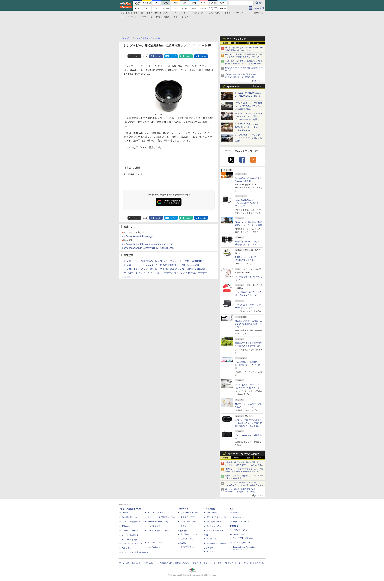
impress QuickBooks (241, 522)
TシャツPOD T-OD (189, 522)
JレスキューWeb (214, 526)
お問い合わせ (149, 563)
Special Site (233, 86)
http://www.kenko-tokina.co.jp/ (137, 236)
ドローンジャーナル (130, 531)
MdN (206, 535)
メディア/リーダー (197, 13)
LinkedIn (203, 56)
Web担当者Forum (129, 517)
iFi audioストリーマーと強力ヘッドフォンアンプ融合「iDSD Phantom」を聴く (248, 116)
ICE (231, 509)
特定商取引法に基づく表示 (254, 563)
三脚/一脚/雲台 (214, 13)
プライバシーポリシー (202, 563)
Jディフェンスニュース (216, 517)
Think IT (125, 513)
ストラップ (132, 17)
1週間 (248, 43)
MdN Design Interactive (216, 543)
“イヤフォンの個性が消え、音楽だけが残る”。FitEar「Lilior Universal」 (248, 127)
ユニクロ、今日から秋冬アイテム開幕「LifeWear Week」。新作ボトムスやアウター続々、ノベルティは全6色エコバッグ (244, 485)
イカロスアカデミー (215, 531)
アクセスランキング (236, 39)
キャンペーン (187, 17)
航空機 (167, 17)
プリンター (240, 13)
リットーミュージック (190, 513)
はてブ (173, 56)
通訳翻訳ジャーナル (215, 522)
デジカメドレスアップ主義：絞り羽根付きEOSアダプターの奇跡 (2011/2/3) (164, 269)
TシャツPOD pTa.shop (243, 538)
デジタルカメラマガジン (132, 543)
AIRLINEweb (212, 513)
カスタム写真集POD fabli (244, 543)
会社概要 (217, 563)
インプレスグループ (232, 563)
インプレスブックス (156, 543)
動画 (175, 17)
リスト (144, 56)
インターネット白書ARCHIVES (135, 552)
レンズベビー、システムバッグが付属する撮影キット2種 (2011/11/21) (161, 265)
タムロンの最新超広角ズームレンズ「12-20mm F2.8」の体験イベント (248, 324)
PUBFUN (234, 526)
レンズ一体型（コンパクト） (159, 13)
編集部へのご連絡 (182, 563)
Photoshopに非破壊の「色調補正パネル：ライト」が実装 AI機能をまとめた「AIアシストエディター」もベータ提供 (244, 57)
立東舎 (183, 526)
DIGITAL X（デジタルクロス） (160, 531)
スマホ (143, 17)
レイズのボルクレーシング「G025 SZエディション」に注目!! (248, 137)
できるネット (127, 548)
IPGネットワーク (237, 534)
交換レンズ (138, 13)
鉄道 (158, 17)
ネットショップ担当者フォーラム (161, 517)
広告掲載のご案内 (165, 563)
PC (122, 17)
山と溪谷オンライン (189, 534)
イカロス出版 (209, 509)
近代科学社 (182, 543)
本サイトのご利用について (130, 563)
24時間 (236, 43)
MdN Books (211, 539)
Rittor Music (183, 509)
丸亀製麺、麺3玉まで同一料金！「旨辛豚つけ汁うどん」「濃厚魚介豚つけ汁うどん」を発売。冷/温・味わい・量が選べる (243, 465)
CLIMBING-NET (187, 539)
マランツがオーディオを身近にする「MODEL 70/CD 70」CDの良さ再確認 (248, 106)
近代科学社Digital (188, 547)
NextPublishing (154, 547)
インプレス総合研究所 (131, 522)
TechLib (210, 552)
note (188, 56)
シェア (158, 56)
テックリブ (208, 548)
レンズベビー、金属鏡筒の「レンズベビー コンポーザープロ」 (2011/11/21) (164, 261)
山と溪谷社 (182, 531)
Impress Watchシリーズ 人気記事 (243, 453)
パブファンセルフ (240, 530)
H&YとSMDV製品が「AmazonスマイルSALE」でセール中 (248, 203)
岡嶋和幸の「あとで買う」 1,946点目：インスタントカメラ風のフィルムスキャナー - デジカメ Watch (244, 63)
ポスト (136, 56)
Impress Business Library (158, 522)
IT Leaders (126, 526)
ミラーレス (125, 13)
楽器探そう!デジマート (190, 517)
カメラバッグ (180, 13)
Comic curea (238, 517)
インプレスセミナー (156, 526)
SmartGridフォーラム (156, 513)
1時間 (225, 43)
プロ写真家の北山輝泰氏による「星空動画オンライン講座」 (248, 365)
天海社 (236, 513)
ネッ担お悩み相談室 (130, 535)
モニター (228, 13)
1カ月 (259, 43)
